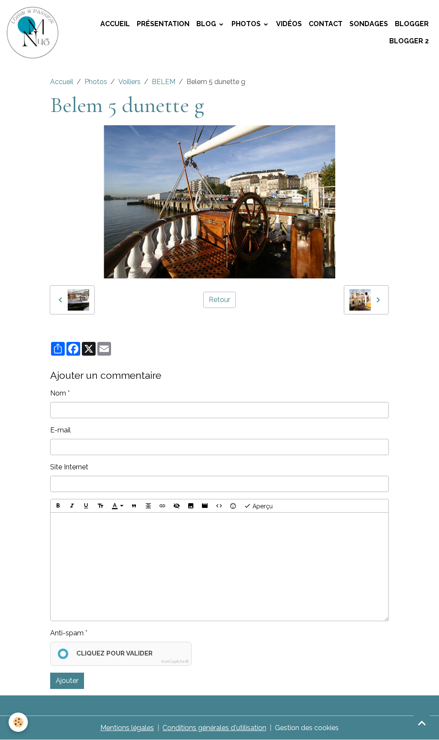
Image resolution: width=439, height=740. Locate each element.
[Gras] (58, 505)
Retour (219, 300)
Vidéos (289, 24)
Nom (58, 393)
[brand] (33, 32)
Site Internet (69, 467)
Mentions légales (127, 728)
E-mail (60, 430)
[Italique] (72, 505)
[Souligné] (86, 505)
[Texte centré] (148, 505)
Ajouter (67, 681)
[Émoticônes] (233, 505)
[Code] (219, 505)
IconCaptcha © (175, 661)
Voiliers (129, 82)
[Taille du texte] (100, 505)
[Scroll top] (422, 723)
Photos (247, 24)
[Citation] (134, 505)
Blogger (412, 24)
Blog (207, 24)
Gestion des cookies (307, 728)
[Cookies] (18, 722)
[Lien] (162, 505)
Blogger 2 (409, 41)
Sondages (368, 24)
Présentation (163, 24)
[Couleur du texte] (117, 505)
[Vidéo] (205, 505)
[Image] (190, 505)
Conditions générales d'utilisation (214, 728)
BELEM (163, 82)
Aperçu (262, 506)
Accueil (115, 24)
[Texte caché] (176, 505)
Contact (326, 24)
